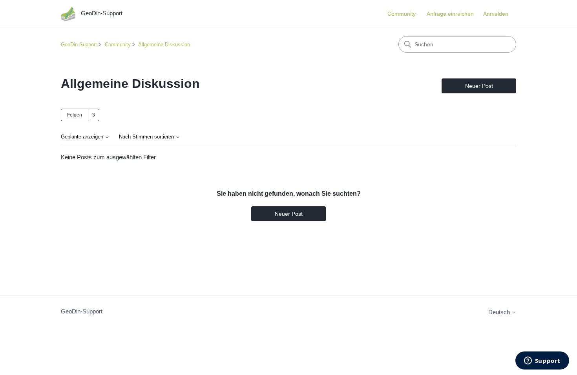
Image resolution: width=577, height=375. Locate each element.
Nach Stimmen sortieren (147, 137)
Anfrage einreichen (450, 14)
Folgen (74, 115)
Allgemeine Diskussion (164, 44)
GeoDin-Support (79, 44)
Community (401, 14)
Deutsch (499, 312)
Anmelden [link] (495, 14)
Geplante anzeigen (83, 137)
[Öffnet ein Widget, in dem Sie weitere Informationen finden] (542, 361)
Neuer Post (479, 86)
